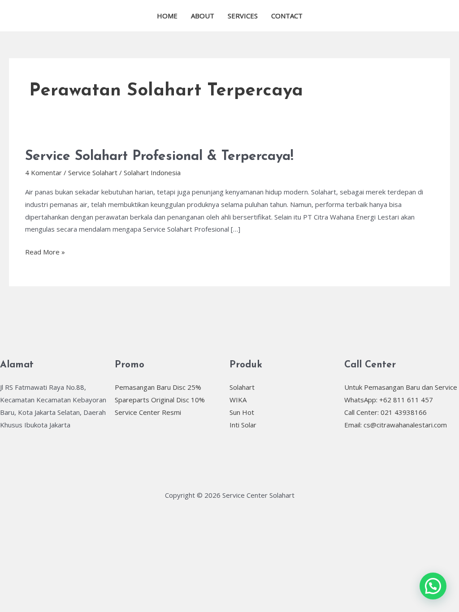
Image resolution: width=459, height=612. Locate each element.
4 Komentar (43, 172)
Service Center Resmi (148, 412)
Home (167, 15)
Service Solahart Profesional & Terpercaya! (159, 157)
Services (243, 15)
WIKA (238, 399)
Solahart (242, 387)
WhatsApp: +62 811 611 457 (388, 399)
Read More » (45, 251)
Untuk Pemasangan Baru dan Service (400, 387)
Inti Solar (243, 424)
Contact (287, 15)
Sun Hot (242, 412)
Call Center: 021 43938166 (385, 412)
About (202, 15)
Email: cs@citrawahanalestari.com (395, 424)
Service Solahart (92, 172)
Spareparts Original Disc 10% (160, 399)
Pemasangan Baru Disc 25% (158, 387)
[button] (433, 586)
